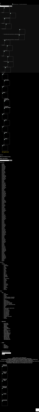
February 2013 (4, 246)
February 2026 (4, 166)
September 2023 (4, 176)
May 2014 (3, 236)
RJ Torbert (5, 279)
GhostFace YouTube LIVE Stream (8, 302)
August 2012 (3, 251)
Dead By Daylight (6, 265)
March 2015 (3, 228)
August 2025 (3, 169)
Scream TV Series (6, 284)
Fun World (5, 271)
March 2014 (3, 238)
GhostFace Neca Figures (7, 301)
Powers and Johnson (6, 278)
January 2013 (3, 247)
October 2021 (3, 186)
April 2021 (3, 190)
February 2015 (4, 229)
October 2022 (3, 179)
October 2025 (3, 168)
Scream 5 (5, 281)
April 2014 (3, 237)
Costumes (5, 295)
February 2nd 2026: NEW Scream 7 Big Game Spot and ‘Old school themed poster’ (7, 338)
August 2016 (3, 219)
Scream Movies (6, 283)
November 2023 (4, 175)
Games (5, 272)
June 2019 (3, 203)
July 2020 (3, 197)
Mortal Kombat (6, 276)
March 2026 (3, 165)
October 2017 (3, 209)
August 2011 (3, 258)
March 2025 (3, 171)
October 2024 (3, 172)
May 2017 (3, 213)
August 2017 (3, 211)
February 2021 (4, 191)
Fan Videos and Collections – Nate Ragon (9, 298)
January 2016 (3, 224)
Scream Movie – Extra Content (8, 316)
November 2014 (4, 232)
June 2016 (3, 221)
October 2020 (3, 194)
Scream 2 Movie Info (6, 311)
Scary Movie (5, 280)
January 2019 (3, 204)
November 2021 (4, 185)
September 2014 (4, 234)
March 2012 (3, 254)
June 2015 (3, 227)
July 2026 (3, 163)
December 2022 (4, 178)
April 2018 (3, 207)
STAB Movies (5, 318)
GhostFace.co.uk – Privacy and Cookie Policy (9, 304)
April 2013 (3, 245)
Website (5, 288)
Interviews (5, 305)
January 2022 (3, 183)
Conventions (5, 264)
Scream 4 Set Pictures (6, 314)
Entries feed (5, 345)
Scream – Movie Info (6, 309)
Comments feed (6, 346)
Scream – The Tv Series (7, 310)
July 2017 (3, 212)
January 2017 (3, 215)
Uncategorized (5, 287)
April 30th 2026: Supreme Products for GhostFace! (7, 328)
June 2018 (3, 206)
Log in (5, 344)
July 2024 (3, 173)
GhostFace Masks (6, 300)
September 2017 (4, 210)
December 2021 (4, 184)
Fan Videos (5, 268)
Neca (4, 277)
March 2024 (3, 174)
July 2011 (3, 259)
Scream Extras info (6, 315)
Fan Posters (5, 296)
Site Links (5, 317)
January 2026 (3, 167)
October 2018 (3, 205)
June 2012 (3, 253)
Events (4, 266)
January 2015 (3, 230)
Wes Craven (5, 289)
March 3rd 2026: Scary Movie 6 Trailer (7, 331)
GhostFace (5, 299)
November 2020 (4, 193)
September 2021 (4, 187)
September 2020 (4, 195)
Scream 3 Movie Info (6, 312)
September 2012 (4, 250)
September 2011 (4, 257)
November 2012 (4, 249)
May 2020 (3, 199)
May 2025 (3, 170)
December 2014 (4, 231)
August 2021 (3, 188)
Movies (5, 306)
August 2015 (3, 226)
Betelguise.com (19, 362)
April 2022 (3, 182)
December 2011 (4, 256)
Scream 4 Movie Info (6, 313)
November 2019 (4, 201)
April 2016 (3, 223)
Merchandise (5, 275)
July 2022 (3, 180)
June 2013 (3, 244)
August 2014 (3, 235)
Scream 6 (5, 282)
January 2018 (3, 208)
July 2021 (3, 189)
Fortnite (5, 270)
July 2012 (3, 252)
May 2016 (3, 222)
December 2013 (4, 241)
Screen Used (5, 285)
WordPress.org (6, 347)
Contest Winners (6, 294)
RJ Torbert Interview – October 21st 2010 (9, 308)
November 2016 (4, 216)
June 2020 (3, 198)
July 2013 (3, 243)
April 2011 (3, 260)
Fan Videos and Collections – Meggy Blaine (9, 297)
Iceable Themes (30, 362)
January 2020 (3, 200)
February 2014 (4, 239)
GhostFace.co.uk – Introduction (8, 303)
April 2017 (3, 214)
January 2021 (3, 192)
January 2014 (3, 240)
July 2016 (3, 220)
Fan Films (5, 267)
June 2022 (3, 181)
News (4, 307)
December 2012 (4, 248)
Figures (5, 269)
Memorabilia (5, 274)
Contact (5, 293)
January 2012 (3, 255)
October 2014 (3, 233)
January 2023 (3, 177)
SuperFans (5, 286)
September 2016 (4, 218)
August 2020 (3, 196)
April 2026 (3, 164)
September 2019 (4, 202)
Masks (4, 273)
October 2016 (3, 217)
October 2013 (3, 242)
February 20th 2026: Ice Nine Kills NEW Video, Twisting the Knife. (7, 334)
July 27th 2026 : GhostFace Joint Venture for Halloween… (6, 325)
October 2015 (3, 225)
